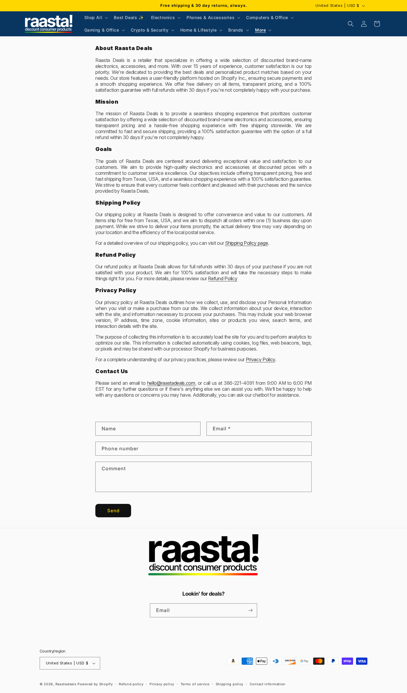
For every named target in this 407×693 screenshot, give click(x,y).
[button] (96, 17)
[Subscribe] (250, 610)
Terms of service (195, 684)
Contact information (267, 684)
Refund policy (131, 684)
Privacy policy (162, 684)
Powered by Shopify (95, 684)
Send (113, 510)
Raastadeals (66, 684)
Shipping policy (230, 684)
